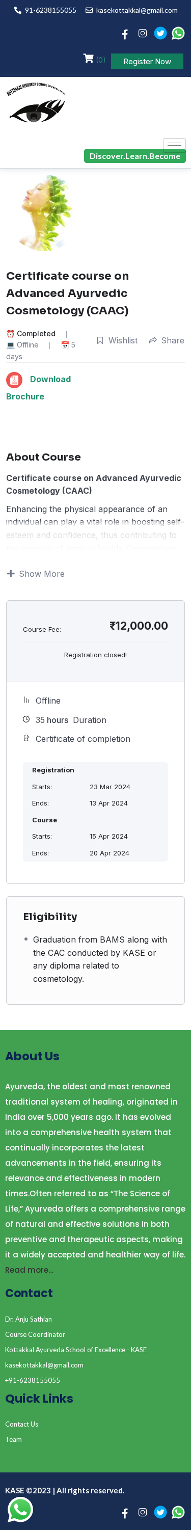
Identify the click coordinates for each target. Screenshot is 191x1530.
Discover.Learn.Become (135, 155)
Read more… (29, 1270)
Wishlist (123, 340)
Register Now (147, 61)
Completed (36, 333)
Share (172, 340)
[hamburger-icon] (174, 145)
